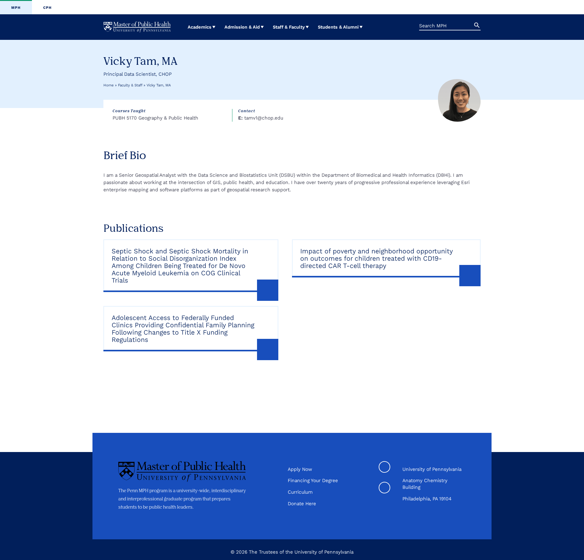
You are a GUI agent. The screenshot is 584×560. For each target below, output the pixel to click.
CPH (47, 7)
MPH (16, 7)
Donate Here (302, 503)
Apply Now (300, 469)
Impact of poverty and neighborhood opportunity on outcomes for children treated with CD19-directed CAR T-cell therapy (376, 258)
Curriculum (300, 492)
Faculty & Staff (130, 85)
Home (108, 85)
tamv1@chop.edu (263, 118)
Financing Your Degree (313, 480)
